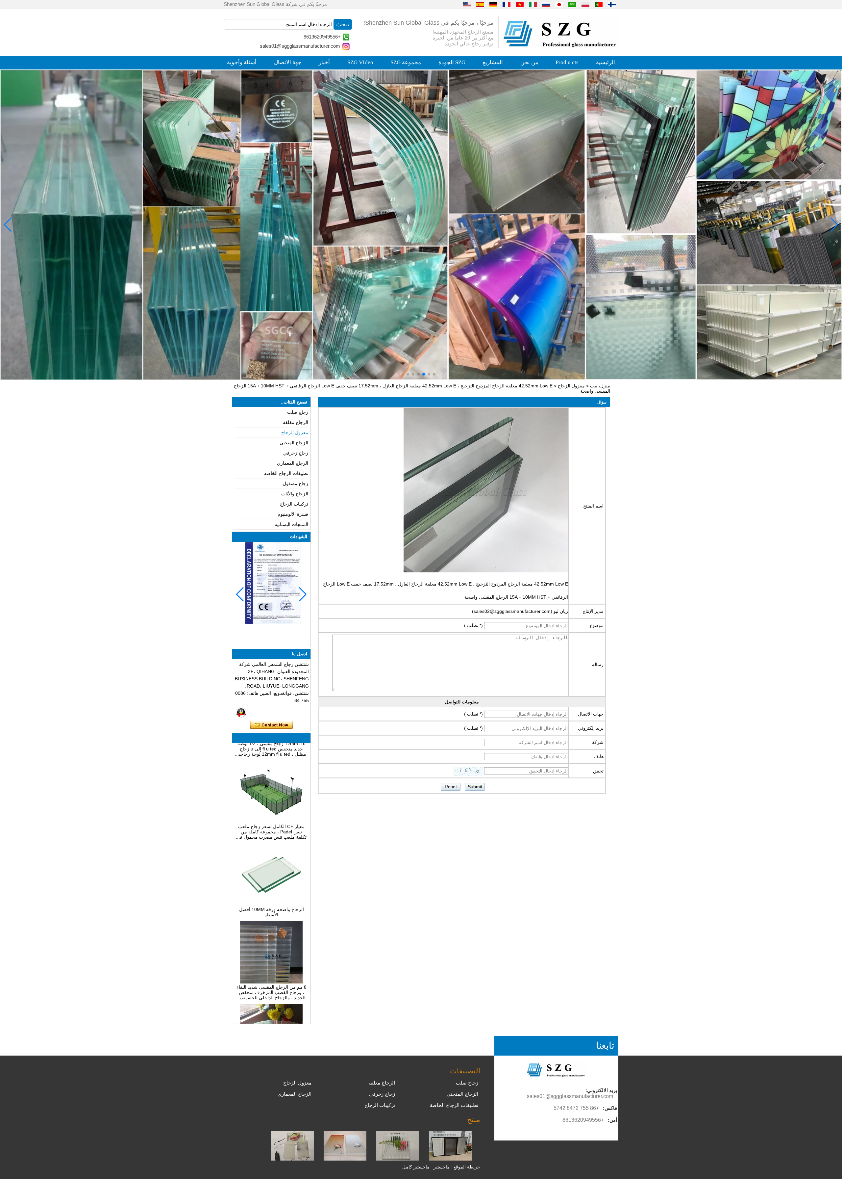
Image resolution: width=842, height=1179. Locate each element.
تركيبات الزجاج (294, 504)
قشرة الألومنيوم (293, 514)
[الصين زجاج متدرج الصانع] (345, 1159)
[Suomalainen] (612, 4)
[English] (467, 4)
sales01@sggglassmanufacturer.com (300, 46)
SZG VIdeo (360, 62)
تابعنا (605, 1045)
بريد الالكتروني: (601, 1090)
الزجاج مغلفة (295, 422)
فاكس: (610, 1108)
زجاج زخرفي (295, 453)
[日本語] (559, 4)
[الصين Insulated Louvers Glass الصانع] (450, 1159)
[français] (506, 4)
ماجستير (441, 1166)
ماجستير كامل (416, 1166)
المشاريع (493, 62)
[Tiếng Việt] (520, 4)
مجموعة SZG (405, 62)
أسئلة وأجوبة (242, 62)
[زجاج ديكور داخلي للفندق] (421, 224)
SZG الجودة (451, 62)
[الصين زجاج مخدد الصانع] (397, 1159)
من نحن (529, 62)
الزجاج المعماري (292, 463)
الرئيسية (605, 62)
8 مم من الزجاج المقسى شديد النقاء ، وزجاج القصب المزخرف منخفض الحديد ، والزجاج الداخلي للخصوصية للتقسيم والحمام (271, 961)
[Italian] (533, 4)
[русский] (546, 4)
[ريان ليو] (241, 712)
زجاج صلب (297, 412)
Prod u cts (567, 62)
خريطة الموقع (467, 1166)
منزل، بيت (600, 385)
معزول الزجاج (571, 385)
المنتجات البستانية (291, 524)
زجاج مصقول (295, 483)
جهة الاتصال (288, 62)
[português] (599, 4)
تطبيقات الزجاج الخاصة (286, 473)
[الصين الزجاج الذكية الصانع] (292, 1159)
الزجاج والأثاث (294, 493)
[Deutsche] (493, 4)
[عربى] (572, 4)
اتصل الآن (271, 725)
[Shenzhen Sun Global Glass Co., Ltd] (560, 45)
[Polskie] (585, 4)
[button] (434, 374)
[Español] (480, 4)
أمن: (612, 1120)
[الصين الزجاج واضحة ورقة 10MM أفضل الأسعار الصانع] (271, 872)
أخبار (324, 62)
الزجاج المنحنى (294, 442)
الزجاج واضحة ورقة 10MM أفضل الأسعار (271, 880)
